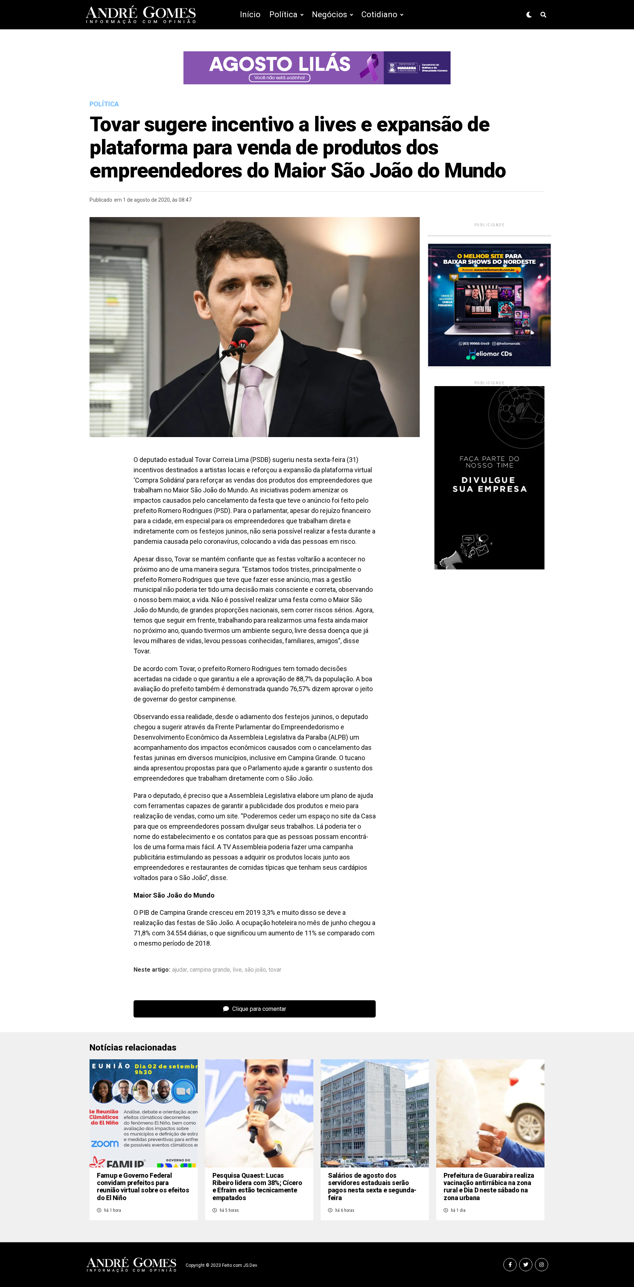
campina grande (210, 970)
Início (250, 14)
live (237, 970)
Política (283, 14)
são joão (255, 970)
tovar (275, 970)
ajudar (179, 970)
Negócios (329, 14)
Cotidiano (379, 14)
